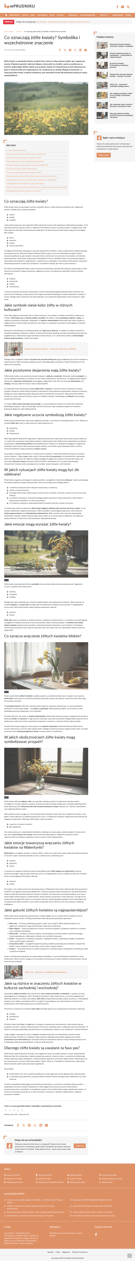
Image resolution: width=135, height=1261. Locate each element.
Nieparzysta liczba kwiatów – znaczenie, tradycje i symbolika (50, 349)
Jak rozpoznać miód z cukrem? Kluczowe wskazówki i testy (121, 105)
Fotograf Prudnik (44, 1179)
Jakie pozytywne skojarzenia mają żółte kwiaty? (23, 158)
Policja (25, 15)
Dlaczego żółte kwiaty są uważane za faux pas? (23, 191)
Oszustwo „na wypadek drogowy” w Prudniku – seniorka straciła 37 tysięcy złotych (35, 1201)
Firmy (32, 15)
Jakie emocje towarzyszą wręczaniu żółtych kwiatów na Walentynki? (31, 180)
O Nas (57, 1252)
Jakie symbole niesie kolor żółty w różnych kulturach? (26, 154)
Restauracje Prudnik (77, 1182)
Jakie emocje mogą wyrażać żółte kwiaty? (21, 169)
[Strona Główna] (6, 15)
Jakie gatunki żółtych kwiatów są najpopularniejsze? (25, 183)
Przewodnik (117, 15)
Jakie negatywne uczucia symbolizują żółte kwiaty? (25, 161)
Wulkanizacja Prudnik (15, 1182)
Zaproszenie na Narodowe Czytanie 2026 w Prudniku (92, 1206)
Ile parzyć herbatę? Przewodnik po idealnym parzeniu (119, 65)
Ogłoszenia (42, 15)
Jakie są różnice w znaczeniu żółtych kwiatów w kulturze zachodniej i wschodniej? (36, 187)
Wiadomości (14, 15)
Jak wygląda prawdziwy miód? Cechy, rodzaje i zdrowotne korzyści (121, 95)
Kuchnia (19, 31)
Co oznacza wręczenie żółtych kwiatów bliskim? (24, 172)
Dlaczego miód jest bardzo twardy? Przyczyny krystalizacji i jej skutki (121, 115)
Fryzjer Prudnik (75, 1179)
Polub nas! (80, 1146)
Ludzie (128, 15)
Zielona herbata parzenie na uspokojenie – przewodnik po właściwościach (121, 55)
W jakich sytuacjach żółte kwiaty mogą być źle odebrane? (27, 165)
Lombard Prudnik (13, 1175)
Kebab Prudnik (107, 1182)
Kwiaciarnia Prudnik (109, 1175)
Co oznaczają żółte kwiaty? (16, 150)
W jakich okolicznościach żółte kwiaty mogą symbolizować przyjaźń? (31, 176)
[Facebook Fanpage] (116, 6)
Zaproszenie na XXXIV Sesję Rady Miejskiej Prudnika (92, 1200)
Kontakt (52, 1236)
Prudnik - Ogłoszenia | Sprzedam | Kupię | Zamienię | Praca (64, 22)
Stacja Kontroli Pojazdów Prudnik (50, 1182)
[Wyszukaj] (128, 6)
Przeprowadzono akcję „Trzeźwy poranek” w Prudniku (92, 1212)
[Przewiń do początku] (129, 1256)
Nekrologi (73, 15)
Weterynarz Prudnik (14, 1179)
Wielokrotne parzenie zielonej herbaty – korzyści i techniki (121, 75)
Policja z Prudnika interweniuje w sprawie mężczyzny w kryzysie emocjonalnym (30, 1207)
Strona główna (9, 31)
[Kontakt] (122, 6)
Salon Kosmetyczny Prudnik (112, 1179)
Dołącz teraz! (104, 155)
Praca (52, 15)
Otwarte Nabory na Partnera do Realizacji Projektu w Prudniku (30, 1216)
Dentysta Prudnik (44, 1175)
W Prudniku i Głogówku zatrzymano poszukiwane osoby (94, 1216)
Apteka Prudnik (76, 1175)
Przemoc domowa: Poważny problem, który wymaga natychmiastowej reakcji (35, 1212)
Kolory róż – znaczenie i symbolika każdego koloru (46, 972)
